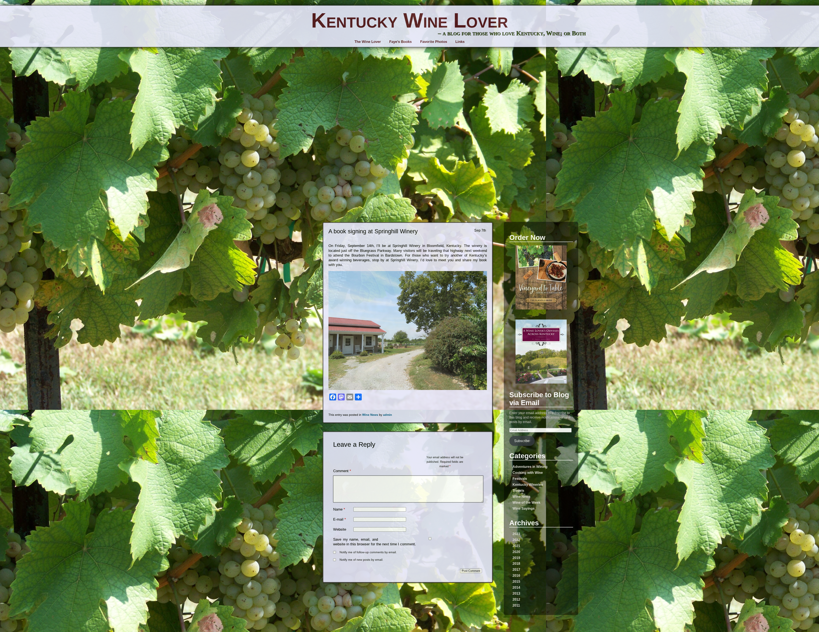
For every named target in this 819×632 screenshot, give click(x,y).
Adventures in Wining (530, 467)
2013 (516, 593)
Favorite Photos (433, 42)
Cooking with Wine (528, 472)
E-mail (338, 519)
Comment (342, 471)
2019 (516, 558)
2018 (516, 563)
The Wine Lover (367, 42)
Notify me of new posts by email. (361, 559)
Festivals (520, 478)
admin (387, 414)
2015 (516, 581)
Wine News (521, 496)
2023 (516, 534)
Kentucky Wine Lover (409, 20)
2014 (516, 587)
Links (460, 42)
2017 (516, 569)
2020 (516, 552)
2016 (516, 575)
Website (339, 529)
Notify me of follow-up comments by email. (368, 552)
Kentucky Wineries (528, 484)
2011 (516, 605)
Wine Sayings (524, 508)
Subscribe (522, 441)
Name (338, 509)
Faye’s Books (400, 42)
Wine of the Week (526, 502)
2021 (516, 546)
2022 (516, 540)
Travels (518, 490)
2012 (516, 599)
